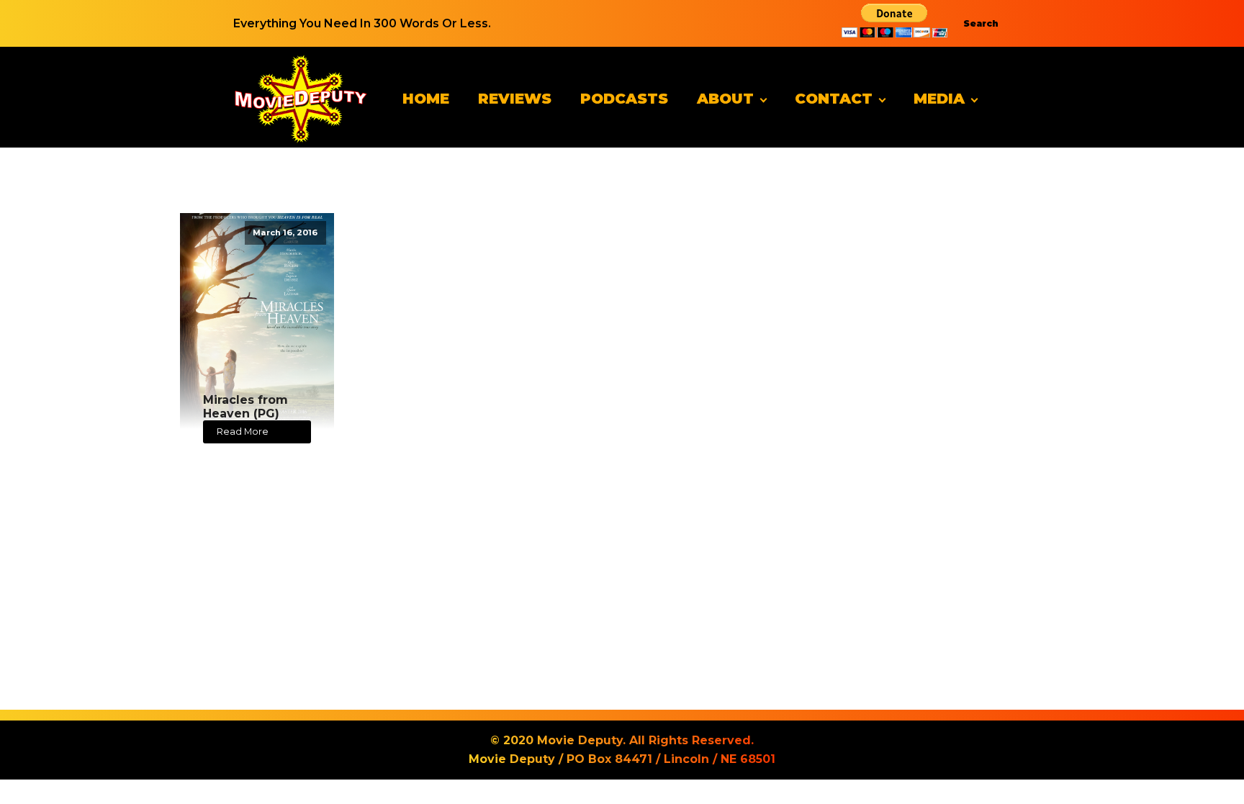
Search (981, 23)
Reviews (514, 98)
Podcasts (624, 98)
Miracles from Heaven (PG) (245, 406)
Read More (243, 431)
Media (939, 98)
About (725, 98)
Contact (834, 98)
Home (425, 98)
